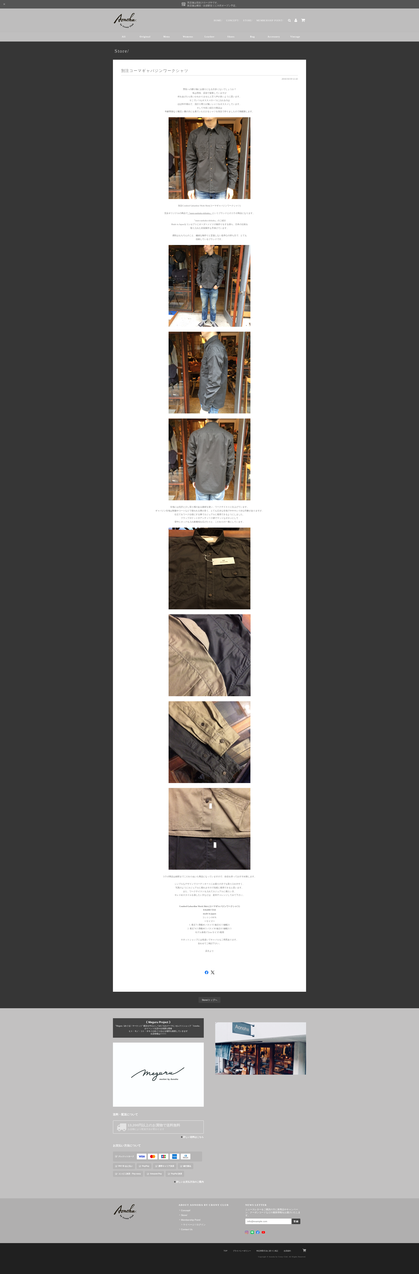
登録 (296, 1221)
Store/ (247, 20)
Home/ (218, 20)
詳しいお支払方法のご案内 (190, 1182)
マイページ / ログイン (194, 1224)
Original (145, 36)
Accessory (274, 36)
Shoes (231, 36)
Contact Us (186, 1229)
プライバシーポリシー (242, 1251)
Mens (166, 36)
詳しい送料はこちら (193, 1137)
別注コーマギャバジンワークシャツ (155, 71)
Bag (252, 36)
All (124, 36)
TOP (225, 1251)
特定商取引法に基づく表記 (267, 1251)
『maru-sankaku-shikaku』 (200, 213)
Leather (210, 36)
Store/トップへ (209, 1000)
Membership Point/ (269, 20)
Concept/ (232, 20)
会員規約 (287, 1251)
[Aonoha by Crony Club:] (260, 1048)
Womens (188, 36)
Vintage (295, 36)
